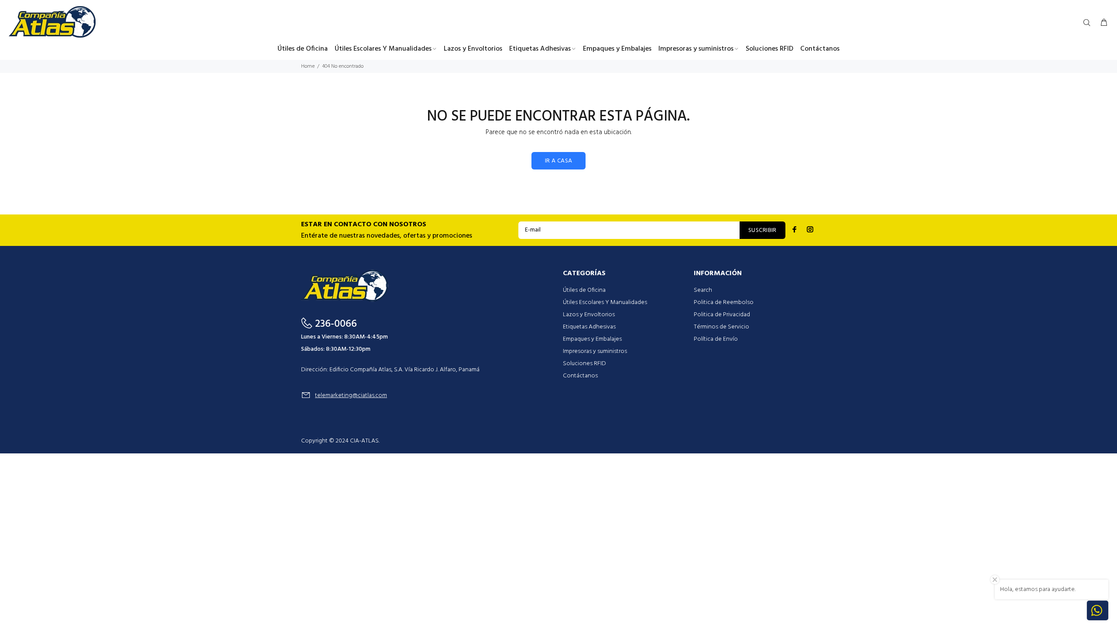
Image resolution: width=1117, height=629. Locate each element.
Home (308, 66)
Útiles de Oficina (584, 290)
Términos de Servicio (721, 327)
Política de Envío (716, 339)
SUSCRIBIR (762, 230)
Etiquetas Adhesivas (589, 327)
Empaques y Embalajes (592, 339)
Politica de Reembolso (724, 302)
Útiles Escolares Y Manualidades (605, 302)
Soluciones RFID (584, 364)
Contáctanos (580, 376)
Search (703, 290)
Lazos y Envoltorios (589, 315)
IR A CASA (558, 161)
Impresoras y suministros (595, 351)
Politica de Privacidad (722, 315)
